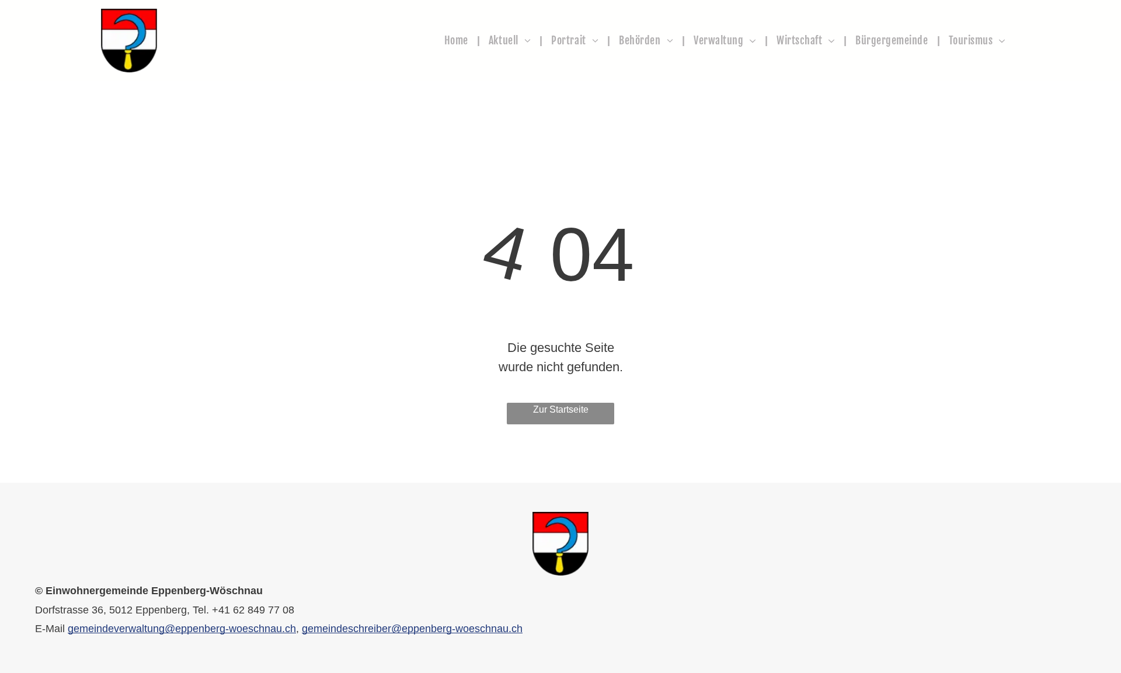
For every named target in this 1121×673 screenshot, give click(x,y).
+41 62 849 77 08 (253, 610)
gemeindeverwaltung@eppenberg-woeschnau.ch (182, 628)
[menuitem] (458, 40)
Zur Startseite (561, 409)
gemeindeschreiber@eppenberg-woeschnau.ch (412, 628)
